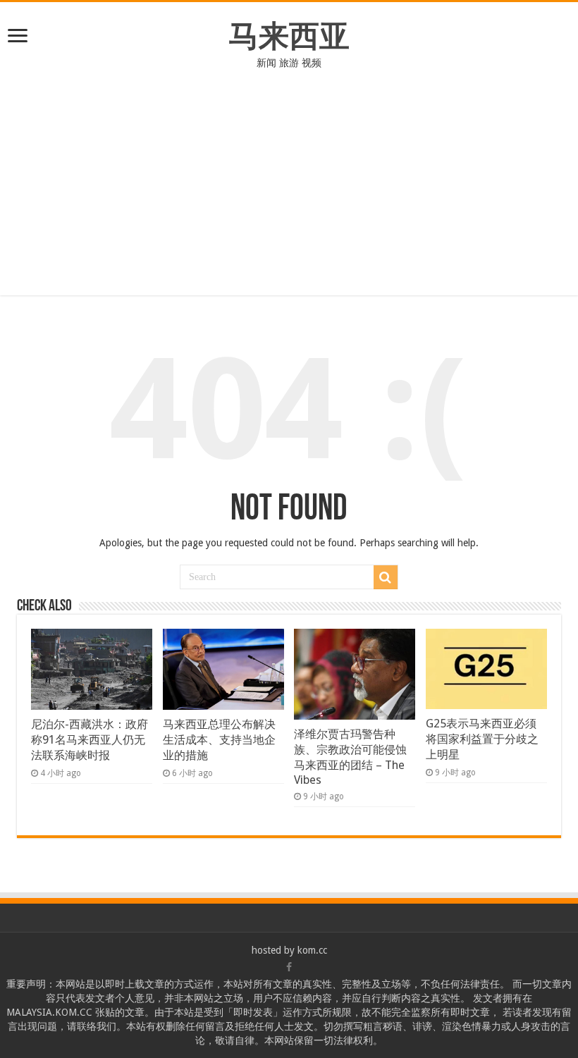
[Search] (386, 577)
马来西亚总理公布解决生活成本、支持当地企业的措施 (219, 740)
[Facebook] (289, 967)
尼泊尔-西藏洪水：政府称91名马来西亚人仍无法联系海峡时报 (89, 740)
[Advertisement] (289, 175)
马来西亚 (289, 36)
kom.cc (312, 950)
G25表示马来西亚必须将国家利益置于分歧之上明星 (482, 739)
